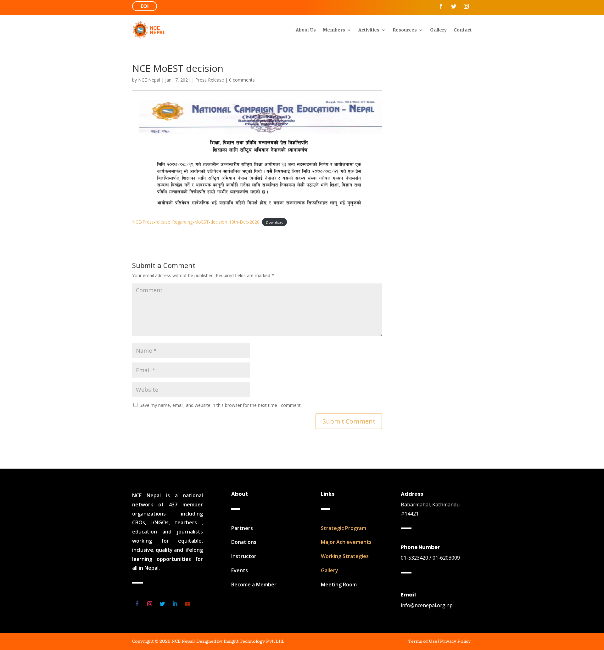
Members (334, 30)
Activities (368, 30)
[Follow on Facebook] (441, 6)
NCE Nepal (149, 80)
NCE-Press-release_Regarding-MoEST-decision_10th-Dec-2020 (196, 222)
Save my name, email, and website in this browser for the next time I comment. (221, 405)
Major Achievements (346, 542)
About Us (306, 30)
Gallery (438, 30)
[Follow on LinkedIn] (175, 604)
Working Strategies (345, 556)
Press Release (209, 80)
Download (274, 222)
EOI (144, 6)
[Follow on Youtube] (187, 604)
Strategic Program (343, 528)
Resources (405, 30)
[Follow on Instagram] (466, 6)
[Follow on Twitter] (454, 6)
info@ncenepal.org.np (427, 605)
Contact (463, 30)
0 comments (242, 80)
